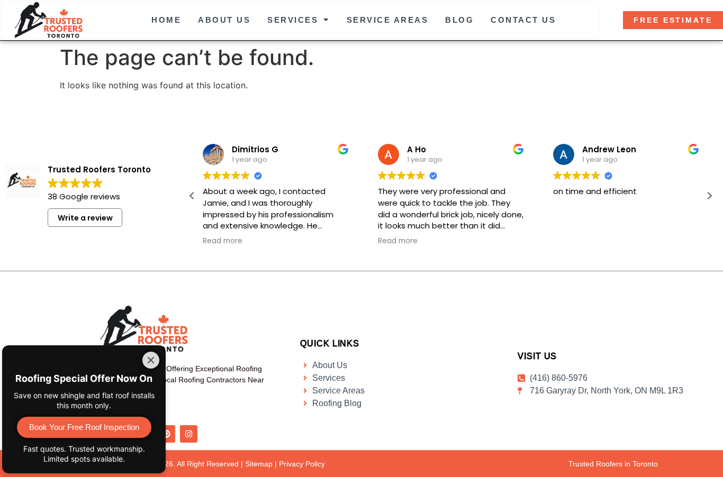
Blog (459, 19)
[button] (709, 196)
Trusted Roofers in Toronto (613, 464)
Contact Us (523, 19)
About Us (224, 19)
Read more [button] (222, 241)
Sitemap (259, 464)
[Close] (150, 360)
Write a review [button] (85, 218)
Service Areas (388, 19)
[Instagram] (188, 434)
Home (166, 19)
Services (292, 19)
